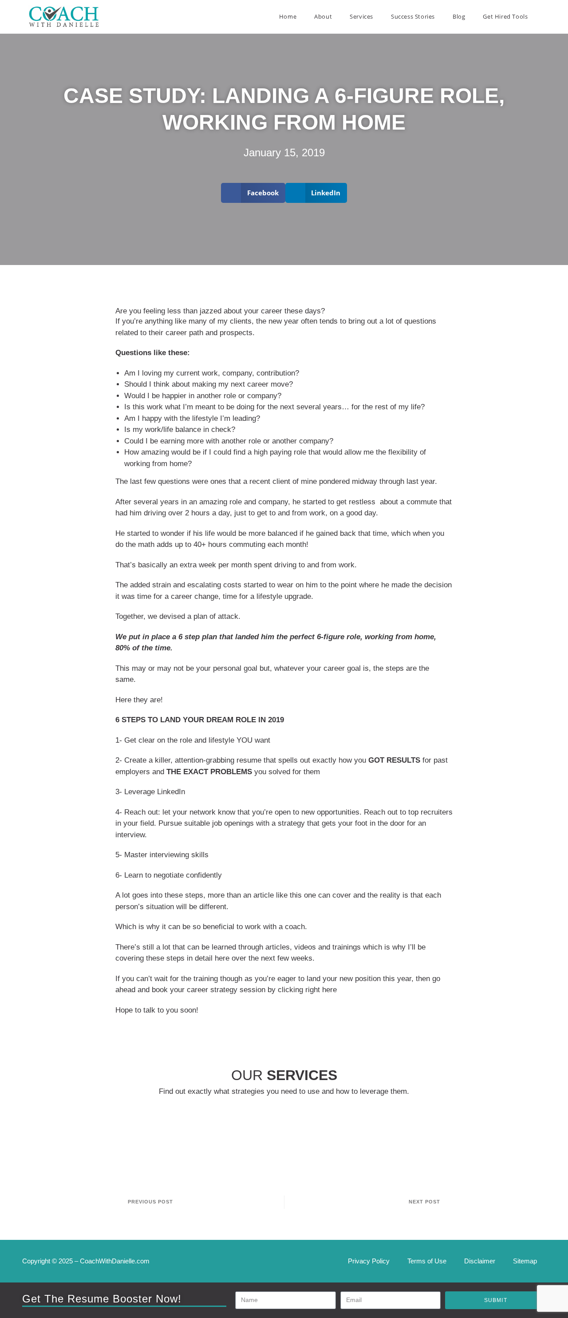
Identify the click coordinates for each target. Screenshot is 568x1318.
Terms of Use (426, 1261)
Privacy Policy (369, 1261)
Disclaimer (479, 1261)
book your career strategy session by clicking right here (244, 990)
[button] (253, 193)
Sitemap (525, 1261)
